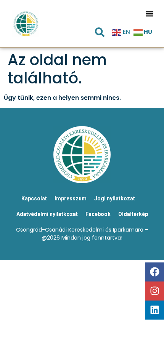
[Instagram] (154, 291)
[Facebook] (154, 271)
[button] (149, 13)
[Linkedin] (154, 310)
